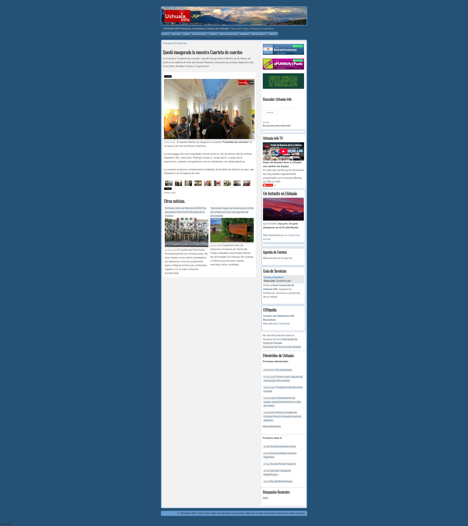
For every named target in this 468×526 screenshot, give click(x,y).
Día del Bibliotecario (278, 481)
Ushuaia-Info (170, 43)
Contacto (273, 34)
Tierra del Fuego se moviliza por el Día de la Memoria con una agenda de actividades (232, 212)
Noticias (165, 34)
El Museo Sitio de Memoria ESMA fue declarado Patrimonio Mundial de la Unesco (185, 212)
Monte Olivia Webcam (228, 34)
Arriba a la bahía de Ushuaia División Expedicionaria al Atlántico (282, 416)
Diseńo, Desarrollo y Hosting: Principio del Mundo (188, 520)
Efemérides (244, 34)
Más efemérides (272, 426)
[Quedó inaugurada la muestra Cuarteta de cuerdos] (209, 139)
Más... (266, 498)
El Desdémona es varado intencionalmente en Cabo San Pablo (282, 402)
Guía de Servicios (199, 34)
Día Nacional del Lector (279, 446)
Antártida (176, 34)
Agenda (186, 34)
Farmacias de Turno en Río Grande (282, 346)
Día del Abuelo (277, 369)
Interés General (259, 34)
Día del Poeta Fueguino (279, 463)
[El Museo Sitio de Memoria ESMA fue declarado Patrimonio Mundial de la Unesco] (186, 247)
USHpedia (213, 34)
